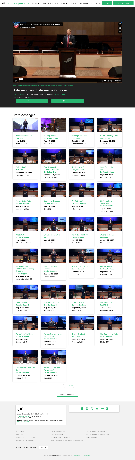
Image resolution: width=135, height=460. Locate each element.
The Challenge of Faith (109, 334)
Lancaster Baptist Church (18, 3)
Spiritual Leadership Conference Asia (97, 434)
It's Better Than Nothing (81, 235)
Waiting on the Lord (107, 235)
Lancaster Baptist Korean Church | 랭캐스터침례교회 (67, 440)
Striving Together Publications (26, 437)
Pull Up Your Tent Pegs (24, 334)
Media (63, 3)
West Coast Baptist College (25, 440)
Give (107, 3)
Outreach (84, 3)
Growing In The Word (52, 235)
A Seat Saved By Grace (109, 136)
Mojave (43, 448)
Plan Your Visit (123, 3)
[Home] (3, 3)
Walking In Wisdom (23, 167)
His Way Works (50, 136)
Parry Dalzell (105, 138)
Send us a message (23, 421)
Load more (69, 386)
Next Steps (96, 3)
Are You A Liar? (106, 266)
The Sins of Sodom (51, 302)
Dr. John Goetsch (107, 172)
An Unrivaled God (78, 201)
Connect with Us (49, 3)
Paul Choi (19, 138)
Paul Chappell (20, 431)
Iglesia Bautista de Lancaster (60, 437)
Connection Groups (23, 416)
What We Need (21, 235)
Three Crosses (21, 302)
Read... (30, 97)
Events (73, 3)
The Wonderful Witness (81, 266)
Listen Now (32, 101)
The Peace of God (79, 167)
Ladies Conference (92, 437)
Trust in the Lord (78, 334)
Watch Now (68, 101)
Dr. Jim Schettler (106, 206)
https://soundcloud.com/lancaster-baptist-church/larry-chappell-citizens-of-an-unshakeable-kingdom (43, 86)
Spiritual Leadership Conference (96, 431)
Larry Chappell (19, 94)
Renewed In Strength (24, 136)
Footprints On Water (23, 201)
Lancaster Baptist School (59, 431)
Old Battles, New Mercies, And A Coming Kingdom (25, 268)
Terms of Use (76, 455)
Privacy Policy (86, 455)
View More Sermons (67, 395)
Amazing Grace (78, 302)
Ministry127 (19, 434)
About (35, 3)
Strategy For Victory (79, 136)
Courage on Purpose (52, 201)
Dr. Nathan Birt (50, 172)
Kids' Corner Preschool (58, 434)
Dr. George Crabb (51, 138)
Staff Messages (59, 94)
